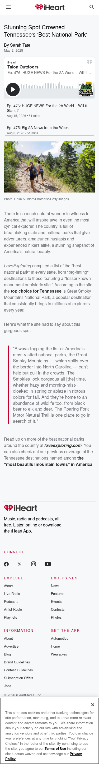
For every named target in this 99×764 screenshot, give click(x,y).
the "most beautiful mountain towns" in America (48, 461)
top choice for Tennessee (36, 291)
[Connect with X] (19, 564)
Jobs (7, 685)
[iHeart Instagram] (33, 564)
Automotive (59, 638)
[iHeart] (49, 7)
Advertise (11, 646)
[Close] (92, 705)
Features (57, 593)
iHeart (8, 585)
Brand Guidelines (17, 661)
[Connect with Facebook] (6, 564)
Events (56, 601)
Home (55, 646)
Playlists (10, 617)
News (55, 585)
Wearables (59, 654)
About (8, 638)
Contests (58, 609)
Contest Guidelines (18, 669)
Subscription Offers (18, 677)
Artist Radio (13, 609)
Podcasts (11, 601)
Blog (7, 654)
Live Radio (12, 593)
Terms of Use (55, 748)
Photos (56, 617)
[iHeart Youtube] (48, 564)
